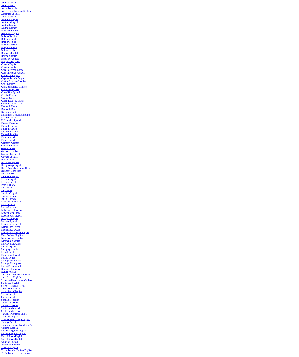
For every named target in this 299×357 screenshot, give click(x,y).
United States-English (12, 336)
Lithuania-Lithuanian (11, 210)
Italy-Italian (6, 187)
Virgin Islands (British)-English (16, 350)
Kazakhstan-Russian (11, 201)
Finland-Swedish (9, 131)
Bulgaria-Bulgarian (10, 61)
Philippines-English (10, 255)
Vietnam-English (9, 347)
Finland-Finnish (9, 126)
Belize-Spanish (8, 50)
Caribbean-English (10, 75)
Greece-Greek (8, 148)
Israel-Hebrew (8, 184)
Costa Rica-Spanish (11, 92)
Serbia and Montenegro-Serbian (17, 280)
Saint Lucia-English (11, 277)
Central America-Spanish (13, 81)
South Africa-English (11, 291)
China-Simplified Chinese (14, 86)
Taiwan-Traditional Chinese (14, 313)
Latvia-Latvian (8, 207)
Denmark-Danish (9, 106)
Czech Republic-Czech (12, 100)
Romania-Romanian (11, 269)
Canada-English (9, 64)
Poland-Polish (8, 257)
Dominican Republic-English (15, 114)
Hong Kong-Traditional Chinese (17, 168)
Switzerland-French (11, 308)
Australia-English (9, 19)
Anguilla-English (9, 8)
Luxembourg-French (11, 213)
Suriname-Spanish (10, 299)
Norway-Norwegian (11, 243)
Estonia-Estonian (9, 123)
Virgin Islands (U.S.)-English (15, 353)
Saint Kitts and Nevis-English (15, 274)
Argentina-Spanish (10, 13)
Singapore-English (10, 283)
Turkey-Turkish (9, 322)
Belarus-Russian (9, 36)
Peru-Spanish (7, 252)
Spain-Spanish (8, 294)
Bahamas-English (10, 30)
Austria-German (9, 25)
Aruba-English (8, 16)
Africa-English (8, 2)
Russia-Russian (8, 271)
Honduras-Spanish (10, 162)
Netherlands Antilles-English (15, 232)
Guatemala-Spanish (10, 154)
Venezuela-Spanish (10, 344)
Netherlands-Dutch (10, 227)
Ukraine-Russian (9, 327)
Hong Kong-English (11, 165)
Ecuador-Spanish (9, 117)
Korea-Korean (8, 204)
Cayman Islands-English (13, 78)
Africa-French (8, 5)
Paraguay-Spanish (10, 249)
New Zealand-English (12, 235)
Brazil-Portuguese (10, 58)
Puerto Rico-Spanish (11, 266)
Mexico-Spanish (9, 221)
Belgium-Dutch (9, 39)
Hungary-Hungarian (11, 170)
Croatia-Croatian (9, 95)
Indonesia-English (10, 176)
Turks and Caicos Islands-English (17, 325)
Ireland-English (8, 179)
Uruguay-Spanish (10, 341)
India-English (7, 173)
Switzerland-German (11, 311)
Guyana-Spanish (9, 156)
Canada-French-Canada (13, 70)
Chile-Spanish (8, 84)
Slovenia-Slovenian (10, 288)
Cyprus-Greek (8, 98)
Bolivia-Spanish (9, 56)
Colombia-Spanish (10, 89)
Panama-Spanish (9, 246)
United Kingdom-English (13, 330)
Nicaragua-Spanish (10, 241)
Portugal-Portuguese (11, 260)
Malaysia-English (9, 218)
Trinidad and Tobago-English (15, 319)
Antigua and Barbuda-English (16, 11)
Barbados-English (10, 33)
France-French (8, 137)
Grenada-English (9, 151)
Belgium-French (9, 44)
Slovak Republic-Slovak (13, 285)
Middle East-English (11, 224)
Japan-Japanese (8, 196)
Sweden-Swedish (9, 302)
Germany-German (10, 142)
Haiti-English (7, 159)
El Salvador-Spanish (11, 120)
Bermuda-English (10, 53)
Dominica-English (10, 112)
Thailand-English (9, 316)
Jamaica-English (9, 193)
